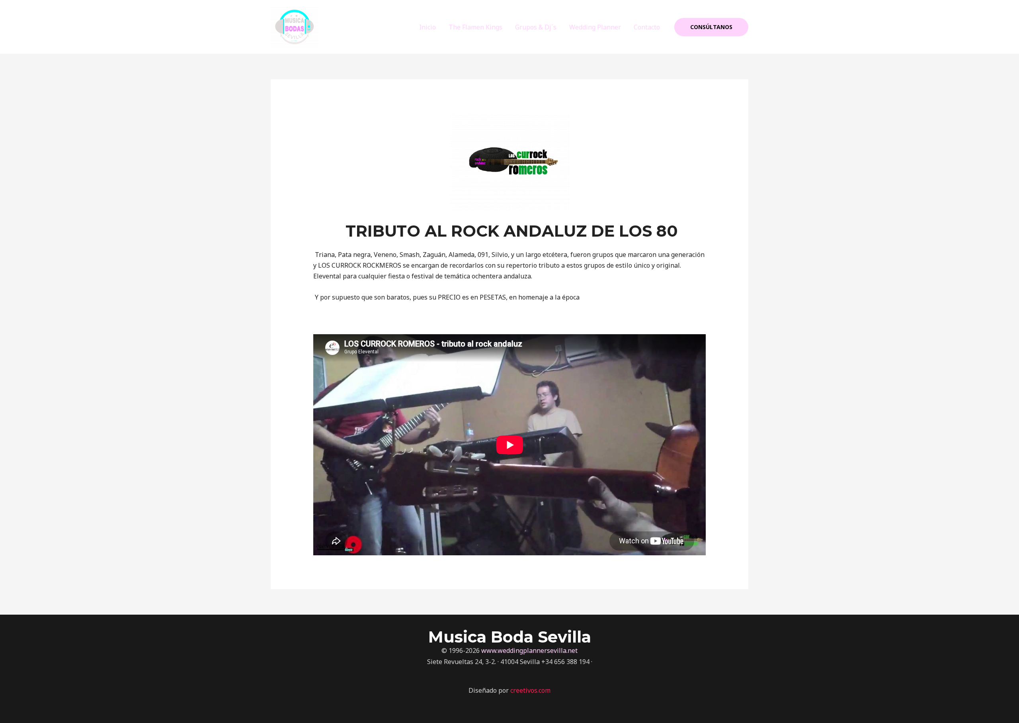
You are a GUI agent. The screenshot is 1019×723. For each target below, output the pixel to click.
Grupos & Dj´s (535, 27)
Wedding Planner (595, 27)
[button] (711, 27)
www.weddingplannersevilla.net (529, 650)
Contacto (647, 27)
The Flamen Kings (475, 27)
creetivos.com (530, 690)
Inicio (427, 27)
